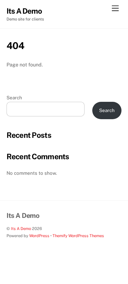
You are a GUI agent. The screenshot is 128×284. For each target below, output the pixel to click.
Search (14, 97)
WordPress (39, 235)
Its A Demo (21, 228)
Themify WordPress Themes (78, 235)
